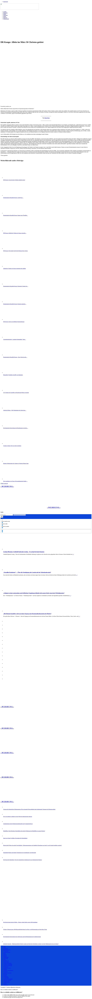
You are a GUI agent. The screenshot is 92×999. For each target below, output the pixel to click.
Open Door (47, 118)
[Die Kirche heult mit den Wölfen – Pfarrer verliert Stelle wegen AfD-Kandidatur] (47, 920)
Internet (4, 954)
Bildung (5, 955)
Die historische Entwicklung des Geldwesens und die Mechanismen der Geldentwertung (22, 936)
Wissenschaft (6, 18)
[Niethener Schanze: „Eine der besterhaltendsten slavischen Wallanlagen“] (5, 652)
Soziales (5, 975)
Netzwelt (5, 17)
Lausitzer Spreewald (7, 965)
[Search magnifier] (2, 517)
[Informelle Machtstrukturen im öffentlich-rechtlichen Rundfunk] (5, 636)
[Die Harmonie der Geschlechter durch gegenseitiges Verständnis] (5, 659)
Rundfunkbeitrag (6, 949)
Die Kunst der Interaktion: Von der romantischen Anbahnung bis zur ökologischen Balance (22, 859)
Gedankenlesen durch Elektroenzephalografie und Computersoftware (18, 823)
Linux (4, 959)
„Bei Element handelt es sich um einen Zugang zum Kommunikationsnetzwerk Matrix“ (27, 613)
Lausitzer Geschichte (7, 964)
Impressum (5, 1)
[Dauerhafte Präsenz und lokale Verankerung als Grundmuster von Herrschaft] (5, 850)
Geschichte (5, 958)
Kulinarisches (6, 962)
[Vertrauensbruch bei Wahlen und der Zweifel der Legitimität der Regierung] (5, 640)
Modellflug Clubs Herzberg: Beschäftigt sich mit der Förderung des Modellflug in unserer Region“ (24, 831)
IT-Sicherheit (6, 977)
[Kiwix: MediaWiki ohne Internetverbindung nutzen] (5, 644)
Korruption (5, 948)
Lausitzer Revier (6, 952)
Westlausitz (5, 976)
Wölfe (4, 947)
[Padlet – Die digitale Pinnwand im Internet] (5, 628)
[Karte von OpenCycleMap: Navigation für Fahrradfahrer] (5, 835)
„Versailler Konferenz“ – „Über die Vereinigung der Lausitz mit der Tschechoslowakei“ (27, 572)
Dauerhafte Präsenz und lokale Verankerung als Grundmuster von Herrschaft (19, 852)
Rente (4, 953)
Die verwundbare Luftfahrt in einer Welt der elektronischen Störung (17, 816)
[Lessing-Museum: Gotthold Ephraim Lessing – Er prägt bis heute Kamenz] (13, 549)
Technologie (5, 951)
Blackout (5, 974)
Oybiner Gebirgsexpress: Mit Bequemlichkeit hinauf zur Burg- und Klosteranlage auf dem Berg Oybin (25, 929)
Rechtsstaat (5, 966)
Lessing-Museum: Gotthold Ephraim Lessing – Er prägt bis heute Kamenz (23, 551)
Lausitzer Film (6, 981)
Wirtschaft (5, 15)
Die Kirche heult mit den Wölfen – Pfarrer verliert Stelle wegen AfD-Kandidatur (20, 922)
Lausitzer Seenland (7, 972)
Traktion (5, 983)
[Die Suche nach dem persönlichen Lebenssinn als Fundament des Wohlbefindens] (5, 663)
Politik (4, 14)
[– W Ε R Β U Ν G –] (4, 483)
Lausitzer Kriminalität (7, 979)
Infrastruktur (5, 957)
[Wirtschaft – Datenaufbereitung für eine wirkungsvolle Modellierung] (5, 667)
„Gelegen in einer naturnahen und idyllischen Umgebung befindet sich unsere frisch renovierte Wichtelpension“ (34, 593)
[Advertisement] (46, 30)
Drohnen (5, 969)
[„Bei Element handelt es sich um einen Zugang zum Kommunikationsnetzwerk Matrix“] (13, 611)
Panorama (5, 12)
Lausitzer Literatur (7, 980)
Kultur (4, 16)
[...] (73, 554)
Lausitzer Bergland (7, 963)
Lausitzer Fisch (6, 982)
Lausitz (4, 11)
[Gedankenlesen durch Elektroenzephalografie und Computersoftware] (5, 821)
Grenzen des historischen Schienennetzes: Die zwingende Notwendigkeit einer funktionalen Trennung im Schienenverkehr (29, 809)
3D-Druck (5, 971)
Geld (4, 946)
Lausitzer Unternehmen (8, 970)
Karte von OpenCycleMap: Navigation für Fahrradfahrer (15, 838)
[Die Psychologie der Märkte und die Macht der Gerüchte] (5, 678)
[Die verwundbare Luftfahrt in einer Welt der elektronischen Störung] (5, 814)
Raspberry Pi (6, 960)
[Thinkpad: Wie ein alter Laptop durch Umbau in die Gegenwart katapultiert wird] (5, 621)
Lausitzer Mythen (7, 968)
